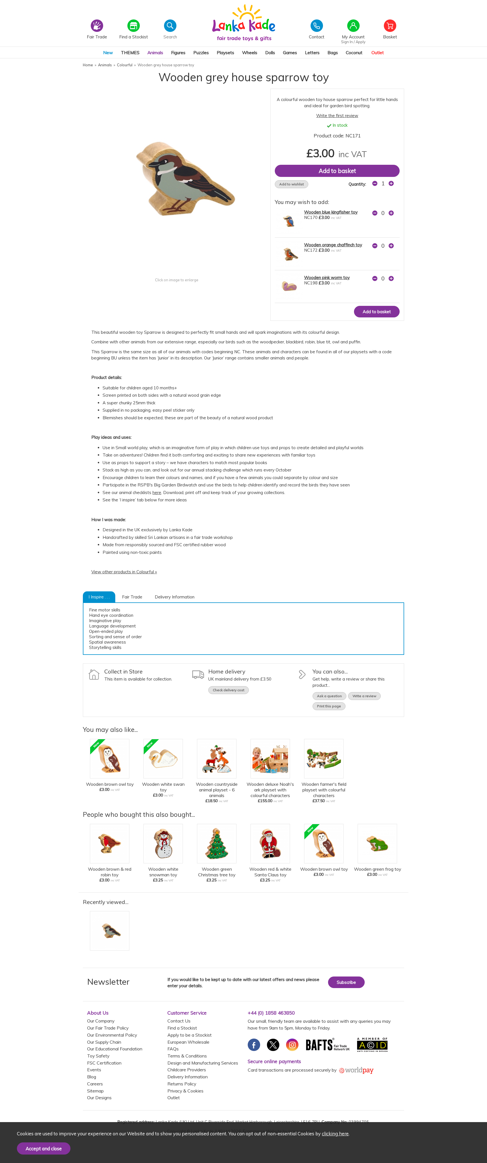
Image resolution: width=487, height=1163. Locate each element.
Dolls (270, 52)
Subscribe (346, 982)
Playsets (225, 52)
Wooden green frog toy (377, 869)
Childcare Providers (186, 1069)
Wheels (249, 52)
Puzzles (201, 52)
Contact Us (179, 1021)
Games (290, 52)
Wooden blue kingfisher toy (331, 212)
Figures (178, 52)
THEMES (130, 52)
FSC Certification (104, 1063)
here (156, 492)
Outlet (377, 52)
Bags (332, 52)
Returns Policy (181, 1084)
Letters (312, 52)
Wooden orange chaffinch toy (333, 244)
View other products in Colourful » (124, 571)
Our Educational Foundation (114, 1049)
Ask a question (329, 696)
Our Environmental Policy (112, 1035)
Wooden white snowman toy (163, 871)
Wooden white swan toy (163, 787)
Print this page (329, 706)
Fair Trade (132, 597)
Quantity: (357, 184)
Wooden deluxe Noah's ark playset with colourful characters (270, 789)
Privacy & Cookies (185, 1091)
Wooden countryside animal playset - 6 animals (217, 789)
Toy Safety (98, 1056)
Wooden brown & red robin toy (109, 871)
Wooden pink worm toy (327, 277)
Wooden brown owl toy (110, 784)
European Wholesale (188, 1042)
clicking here (335, 1133)
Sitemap (95, 1091)
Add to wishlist (291, 184)
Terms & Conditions (187, 1056)
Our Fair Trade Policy (108, 1028)
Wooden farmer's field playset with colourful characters (324, 789)
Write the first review (337, 115)
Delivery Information (174, 597)
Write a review (364, 696)
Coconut (354, 52)
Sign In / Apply (353, 42)
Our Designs (99, 1097)
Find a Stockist (182, 1028)
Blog (91, 1076)
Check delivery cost (228, 690)
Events (94, 1069)
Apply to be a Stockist (189, 1035)
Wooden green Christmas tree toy (216, 871)
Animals (155, 52)
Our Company (100, 1021)
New (108, 52)
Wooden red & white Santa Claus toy (270, 871)
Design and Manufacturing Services (202, 1063)
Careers (95, 1084)
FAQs (173, 1049)
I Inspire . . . (99, 597)
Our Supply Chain (104, 1042)
